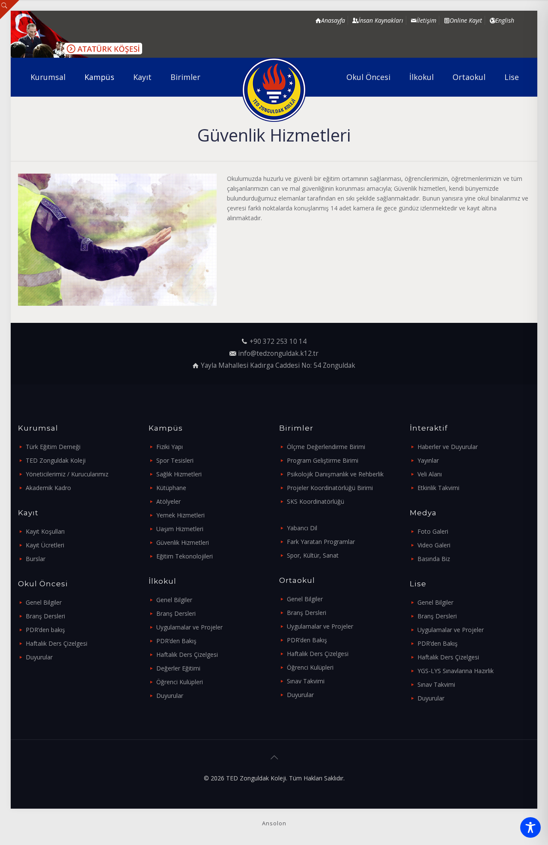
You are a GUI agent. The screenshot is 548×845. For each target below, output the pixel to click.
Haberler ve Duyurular (447, 447)
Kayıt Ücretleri (45, 545)
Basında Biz (433, 559)
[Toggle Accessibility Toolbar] (530, 827)
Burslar (35, 559)
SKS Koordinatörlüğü (315, 501)
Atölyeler (168, 501)
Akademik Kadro (48, 488)
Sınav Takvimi (306, 681)
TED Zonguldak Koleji (56, 460)
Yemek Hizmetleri (180, 515)
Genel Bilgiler (44, 602)
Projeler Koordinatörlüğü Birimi (330, 488)
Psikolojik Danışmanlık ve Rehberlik (335, 474)
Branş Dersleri (45, 616)
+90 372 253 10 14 (278, 341)
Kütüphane (171, 488)
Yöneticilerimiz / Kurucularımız (67, 474)
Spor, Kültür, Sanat (313, 555)
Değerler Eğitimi (178, 668)
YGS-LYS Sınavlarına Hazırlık (455, 671)
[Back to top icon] (274, 757)
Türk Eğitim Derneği (53, 447)
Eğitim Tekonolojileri (184, 556)
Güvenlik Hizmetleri (182, 542)
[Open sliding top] (9, 9)
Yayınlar (428, 460)
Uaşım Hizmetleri (179, 529)
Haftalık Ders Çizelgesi (56, 643)
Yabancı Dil (302, 528)
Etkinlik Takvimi (438, 488)
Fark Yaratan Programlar (321, 542)
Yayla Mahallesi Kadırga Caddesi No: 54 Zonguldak (278, 365)
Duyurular (39, 657)
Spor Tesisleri (175, 460)
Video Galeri (433, 545)
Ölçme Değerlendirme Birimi (326, 447)
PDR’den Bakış (176, 641)
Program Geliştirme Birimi (322, 460)
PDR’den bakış (45, 630)
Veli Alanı (429, 474)
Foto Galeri (432, 531)
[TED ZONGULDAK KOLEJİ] (274, 90)
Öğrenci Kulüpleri (179, 682)
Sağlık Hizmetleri (179, 474)
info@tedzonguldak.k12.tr (278, 353)
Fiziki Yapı (169, 447)
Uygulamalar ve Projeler (189, 627)
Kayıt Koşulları (45, 531)
